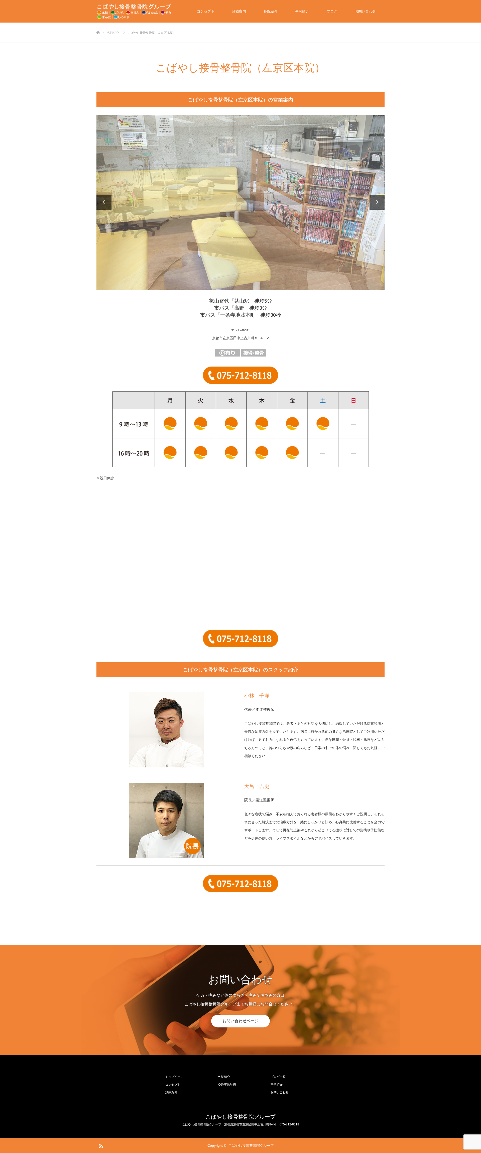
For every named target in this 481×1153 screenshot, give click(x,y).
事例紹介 (302, 11)
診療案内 (239, 11)
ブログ (332, 11)
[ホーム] (98, 24)
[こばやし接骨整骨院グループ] (134, 11)
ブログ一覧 (278, 1077)
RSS (100, 1145)
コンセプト (205, 11)
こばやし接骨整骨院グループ (240, 1116)
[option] (240, 202)
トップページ (174, 1077)
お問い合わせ (365, 11)
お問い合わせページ (240, 1021)
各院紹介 (271, 11)
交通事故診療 (227, 1084)
